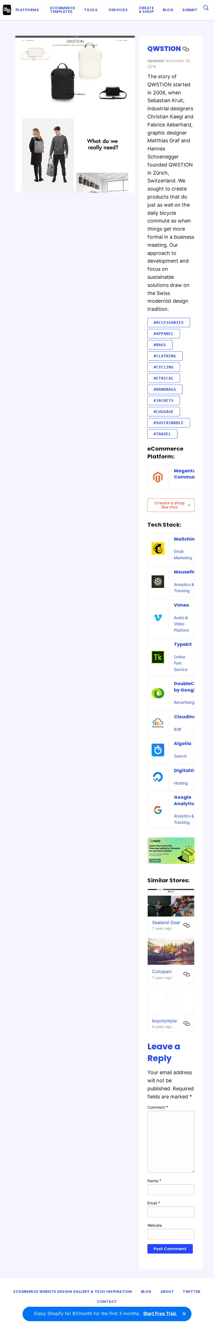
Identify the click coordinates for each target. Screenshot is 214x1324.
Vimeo (181, 605)
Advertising (184, 702)
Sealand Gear (166, 922)
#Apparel (164, 333)
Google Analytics (185, 800)
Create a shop (146, 10)
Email (153, 1203)
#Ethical (164, 378)
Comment (157, 1107)
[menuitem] (28, 10)
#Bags (160, 345)
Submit (189, 10)
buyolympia (164, 1020)
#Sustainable (169, 423)
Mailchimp (186, 539)
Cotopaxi (162, 971)
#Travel (162, 434)
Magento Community (188, 474)
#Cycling (164, 367)
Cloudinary (187, 717)
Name (154, 1180)
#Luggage (164, 411)
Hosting (181, 783)
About (167, 1291)
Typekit (183, 644)
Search (180, 756)
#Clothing (165, 356)
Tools (91, 10)
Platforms (27, 10)
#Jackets (164, 400)
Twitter (192, 1291)
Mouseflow (187, 572)
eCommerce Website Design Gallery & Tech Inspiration (72, 1291)
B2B (177, 729)
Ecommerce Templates (62, 10)
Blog (168, 10)
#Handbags (165, 389)
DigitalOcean (190, 770)
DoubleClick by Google (188, 686)
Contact (107, 1301)
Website (154, 1225)
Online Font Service (181, 663)
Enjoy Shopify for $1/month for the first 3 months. (105, 1313)
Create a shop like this (169, 505)
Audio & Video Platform (181, 623)
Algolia (182, 743)
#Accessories (169, 322)
